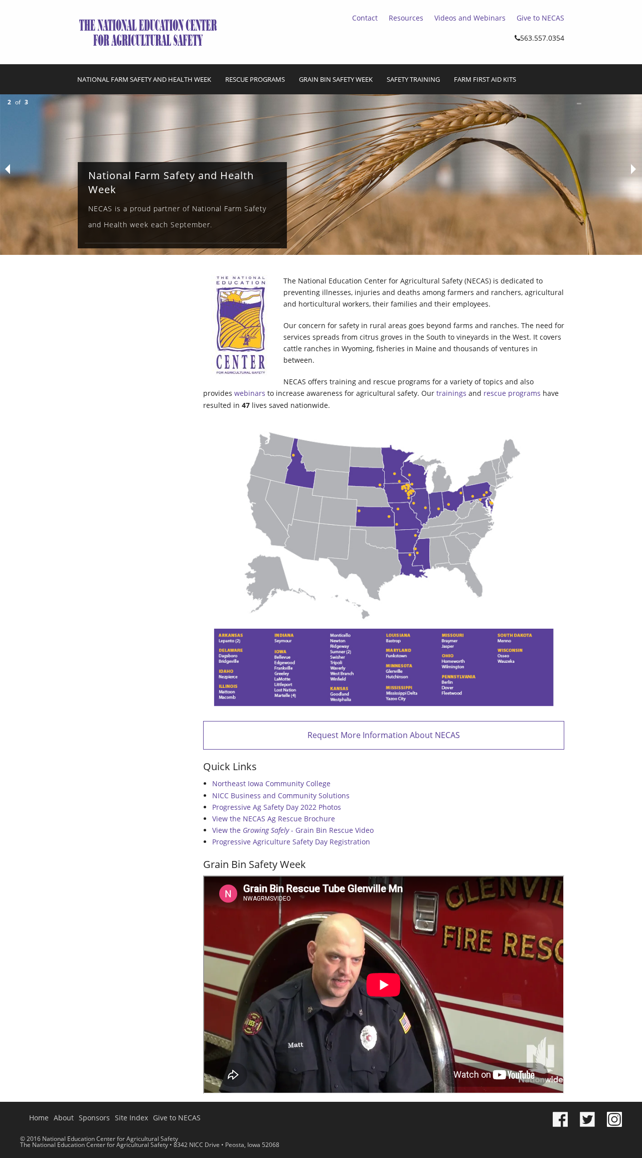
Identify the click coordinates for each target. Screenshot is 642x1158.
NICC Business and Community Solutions (281, 795)
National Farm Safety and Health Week (144, 79)
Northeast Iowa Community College (271, 783)
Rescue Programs (255, 79)
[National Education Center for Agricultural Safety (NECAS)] (148, 31)
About (64, 1117)
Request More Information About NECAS (383, 735)
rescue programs (512, 393)
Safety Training (413, 79)
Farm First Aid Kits (485, 79)
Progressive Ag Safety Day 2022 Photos (276, 807)
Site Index (131, 1117)
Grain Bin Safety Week (336, 79)
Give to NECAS (540, 18)
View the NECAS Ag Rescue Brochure (273, 818)
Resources (406, 18)
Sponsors (94, 1117)
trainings (451, 393)
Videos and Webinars (470, 18)
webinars (249, 393)
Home (39, 1117)
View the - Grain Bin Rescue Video (293, 830)
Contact (365, 18)
